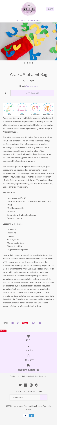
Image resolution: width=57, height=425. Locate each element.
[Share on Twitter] (18, 323)
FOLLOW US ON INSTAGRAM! (28, 20)
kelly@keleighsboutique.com (34, 376)
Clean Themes (36, 406)
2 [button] (27, 63)
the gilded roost (17, 406)
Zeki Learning (31, 86)
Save (26, 323)
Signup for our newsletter (29, 392)
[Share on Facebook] (13, 323)
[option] (28, 42)
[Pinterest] (36, 385)
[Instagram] (31, 385)
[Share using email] (40, 323)
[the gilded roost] (29, 9)
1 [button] (24, 63)
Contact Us (14, 376)
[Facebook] (25, 385)
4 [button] (32, 63)
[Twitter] (20, 385)
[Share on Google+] (33, 323)
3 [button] (29, 63)
